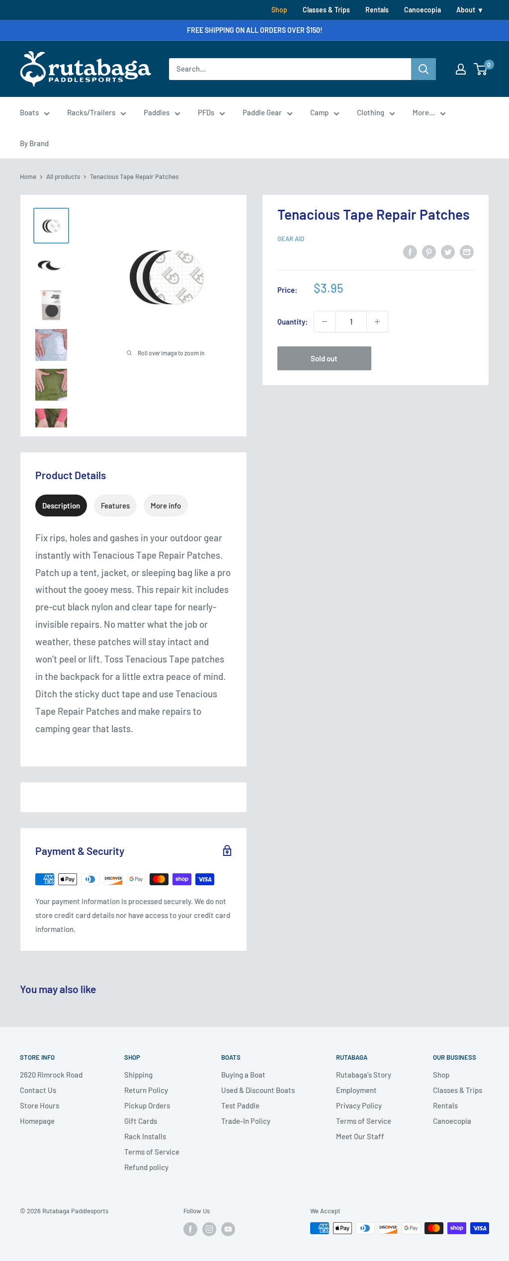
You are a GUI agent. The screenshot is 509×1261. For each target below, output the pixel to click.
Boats (29, 112)
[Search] (423, 69)
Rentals (377, 9)
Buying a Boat (243, 1074)
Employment (356, 1090)
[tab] (61, 505)
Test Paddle (240, 1105)
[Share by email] (467, 251)
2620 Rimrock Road (51, 1074)
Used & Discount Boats (258, 1090)
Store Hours (39, 1105)
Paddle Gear (262, 112)
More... (424, 112)
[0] (481, 69)
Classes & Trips (326, 9)
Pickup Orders (147, 1105)
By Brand (34, 143)
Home (28, 176)
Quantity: (292, 321)
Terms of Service (151, 1151)
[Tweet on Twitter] (448, 251)
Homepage (37, 1120)
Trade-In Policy (245, 1120)
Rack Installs (145, 1136)
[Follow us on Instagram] (209, 1229)
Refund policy (146, 1167)
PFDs (206, 112)
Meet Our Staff (360, 1136)
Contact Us (38, 1090)
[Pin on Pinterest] (429, 251)
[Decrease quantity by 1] (324, 321)
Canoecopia (422, 9)
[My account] (461, 69)
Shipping (138, 1074)
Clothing (370, 112)
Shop (279, 9)
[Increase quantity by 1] (377, 321)
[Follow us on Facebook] (190, 1229)
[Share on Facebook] (410, 251)
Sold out (324, 358)
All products (63, 176)
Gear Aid (290, 239)
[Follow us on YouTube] (228, 1229)
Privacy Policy (359, 1105)
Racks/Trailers (91, 112)
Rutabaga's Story (363, 1074)
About (465, 9)
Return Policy (146, 1090)
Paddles (157, 112)
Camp (319, 112)
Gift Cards (140, 1120)
